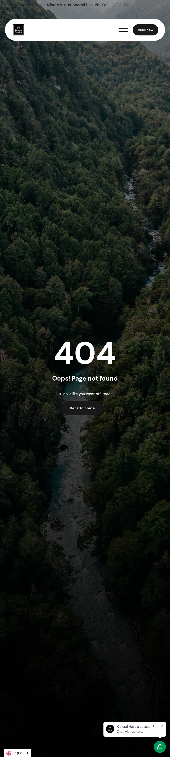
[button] (123, 29)
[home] (20, 29)
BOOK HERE (121, 4)
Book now (145, 30)
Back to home (82, 408)
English (18, 753)
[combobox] (17, 753)
